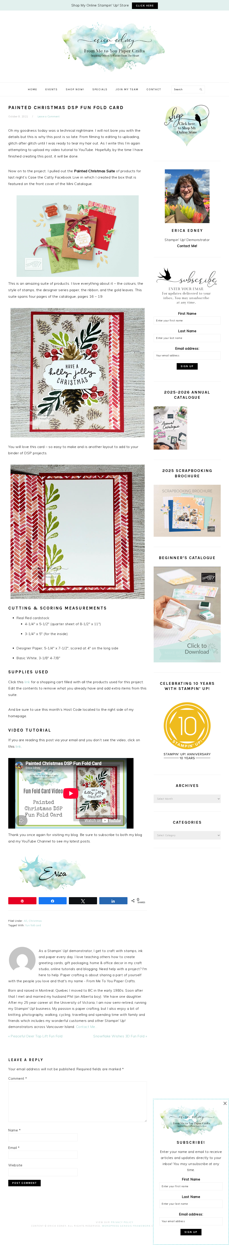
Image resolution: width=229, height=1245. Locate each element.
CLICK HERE (145, 5)
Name (14, 1130)
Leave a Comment (49, 116)
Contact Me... (87, 1027)
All (25, 920)
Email (14, 1148)
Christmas (35, 920)
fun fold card (33, 925)
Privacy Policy (122, 1222)
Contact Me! (187, 246)
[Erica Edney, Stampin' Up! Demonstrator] (114, 71)
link (28, 682)
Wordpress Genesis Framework (126, 1226)
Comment (17, 1078)
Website (15, 1165)
